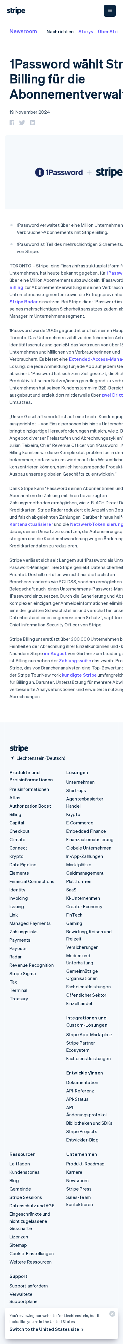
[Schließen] (111, 1315)
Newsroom (23, 31)
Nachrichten (60, 31)
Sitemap (18, 1245)
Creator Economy (84, 906)
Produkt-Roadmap (85, 1164)
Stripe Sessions (26, 1197)
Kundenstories (25, 1172)
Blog (14, 1180)
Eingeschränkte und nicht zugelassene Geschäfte (30, 1221)
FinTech (74, 915)
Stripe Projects (81, 1131)
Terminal (18, 990)
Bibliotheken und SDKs (89, 1123)
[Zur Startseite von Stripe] (16, 748)
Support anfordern (29, 1286)
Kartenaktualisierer (31, 524)
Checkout (20, 831)
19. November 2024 (30, 112)
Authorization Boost (30, 806)
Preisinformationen (29, 789)
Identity (18, 890)
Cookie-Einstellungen (32, 1253)
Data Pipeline (23, 864)
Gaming (74, 923)
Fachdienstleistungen (88, 987)
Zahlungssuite (75, 660)
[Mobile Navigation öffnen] (110, 11)
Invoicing (19, 898)
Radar (15, 957)
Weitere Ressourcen (31, 1262)
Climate (17, 839)
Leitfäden (20, 1164)
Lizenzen (19, 1237)
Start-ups (76, 790)
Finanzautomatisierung (89, 839)
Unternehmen (80, 782)
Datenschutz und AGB (32, 1205)
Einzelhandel (79, 1003)
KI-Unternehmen (83, 898)
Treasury (19, 998)
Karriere (74, 1172)
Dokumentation (82, 1082)
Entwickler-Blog (82, 1140)
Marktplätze (78, 864)
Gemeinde (20, 1189)
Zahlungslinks (24, 931)
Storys (86, 31)
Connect (18, 848)
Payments (20, 940)
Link (14, 915)
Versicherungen (82, 947)
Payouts (18, 948)
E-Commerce (79, 823)
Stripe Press (79, 1189)
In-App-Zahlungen (84, 856)
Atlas (15, 797)
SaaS (71, 890)
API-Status (77, 1099)
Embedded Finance (86, 831)
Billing (15, 814)
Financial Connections (32, 881)
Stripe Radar (24, 302)
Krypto (17, 856)
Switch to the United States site (44, 1329)
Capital (17, 823)
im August (55, 653)
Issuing (17, 906)
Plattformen (78, 881)
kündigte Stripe (79, 675)
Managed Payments (30, 923)
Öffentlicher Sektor (86, 995)
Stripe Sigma (23, 973)
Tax (13, 982)
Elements (19, 873)
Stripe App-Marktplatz (89, 1034)
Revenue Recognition (32, 965)
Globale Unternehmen (89, 848)
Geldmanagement (85, 873)
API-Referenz (80, 1091)
